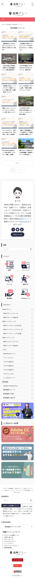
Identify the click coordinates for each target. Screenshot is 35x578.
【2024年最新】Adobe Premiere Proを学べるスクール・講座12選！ (25, 68)
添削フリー (24, 219)
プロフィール (17, 234)
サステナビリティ (10, 541)
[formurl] (17, 229)
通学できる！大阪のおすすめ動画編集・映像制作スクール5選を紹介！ (26, 152)
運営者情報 (27, 490)
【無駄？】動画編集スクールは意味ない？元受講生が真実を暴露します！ (26, 132)
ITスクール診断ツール (11, 535)
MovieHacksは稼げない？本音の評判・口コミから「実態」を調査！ (9, 152)
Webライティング (9, 490)
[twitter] (13, 229)
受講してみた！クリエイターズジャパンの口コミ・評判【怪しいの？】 (9, 110)
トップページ (8, 543)
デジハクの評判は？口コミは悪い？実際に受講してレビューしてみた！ (26, 88)
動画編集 (11, 488)
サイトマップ (19, 490)
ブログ (5, 488)
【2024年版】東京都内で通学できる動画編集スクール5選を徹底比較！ (9, 68)
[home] (22, 229)
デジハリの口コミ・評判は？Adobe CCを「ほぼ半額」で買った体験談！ (9, 132)
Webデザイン (18, 488)
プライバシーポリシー (11, 545)
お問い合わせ (8, 537)
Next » (18, 163)
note (24, 222)
